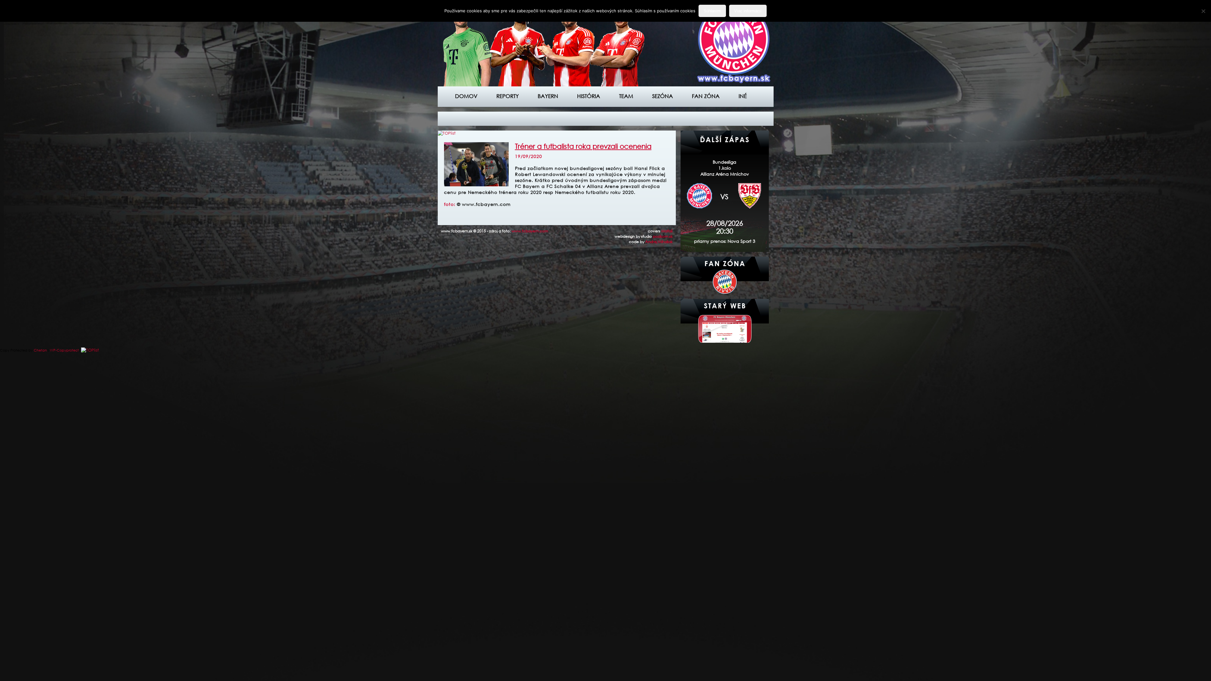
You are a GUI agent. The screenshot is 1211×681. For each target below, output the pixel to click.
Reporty (507, 96)
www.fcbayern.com (530, 231)
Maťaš (667, 231)
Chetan (40, 350)
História (588, 96)
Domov (466, 96)
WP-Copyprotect (64, 350)
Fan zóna (706, 96)
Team (626, 96)
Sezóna (662, 96)
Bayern (548, 96)
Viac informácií (748, 11)
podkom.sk (663, 236)
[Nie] (1203, 11)
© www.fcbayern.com (484, 204)
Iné (743, 96)
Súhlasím (712, 11)
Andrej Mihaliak (659, 241)
